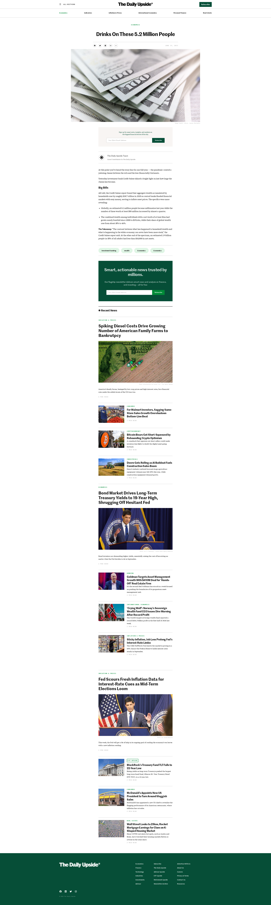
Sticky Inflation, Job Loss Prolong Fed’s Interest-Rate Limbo (149, 641)
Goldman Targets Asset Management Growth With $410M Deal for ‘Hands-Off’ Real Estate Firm (148, 580)
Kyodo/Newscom (168, 737)
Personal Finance (180, 13)
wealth (126, 251)
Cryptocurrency (134, 431)
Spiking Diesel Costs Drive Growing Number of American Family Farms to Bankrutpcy (133, 330)
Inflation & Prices (115, 13)
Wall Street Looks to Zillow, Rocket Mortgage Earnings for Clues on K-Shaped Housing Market (147, 827)
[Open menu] (67, 4)
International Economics (147, 13)
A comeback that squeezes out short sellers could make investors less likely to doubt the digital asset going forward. (148, 444)
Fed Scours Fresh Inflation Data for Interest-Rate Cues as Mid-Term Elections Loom (131, 684)
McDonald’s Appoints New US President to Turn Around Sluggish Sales (147, 796)
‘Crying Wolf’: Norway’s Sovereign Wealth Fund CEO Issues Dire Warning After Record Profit (149, 611)
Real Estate (207, 13)
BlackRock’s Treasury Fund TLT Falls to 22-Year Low (149, 766)
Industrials (132, 459)
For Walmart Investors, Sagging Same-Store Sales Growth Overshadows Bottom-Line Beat (149, 413)
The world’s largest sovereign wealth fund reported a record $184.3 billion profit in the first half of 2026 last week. (148, 620)
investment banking (109, 251)
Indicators (88, 13)
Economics (63, 13)
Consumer (131, 406)
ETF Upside (133, 760)
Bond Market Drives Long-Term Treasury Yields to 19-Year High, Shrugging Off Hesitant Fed (128, 497)
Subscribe (158, 140)
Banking (130, 573)
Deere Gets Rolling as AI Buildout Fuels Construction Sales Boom (149, 464)
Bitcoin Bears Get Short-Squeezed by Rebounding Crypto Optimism (149, 436)
